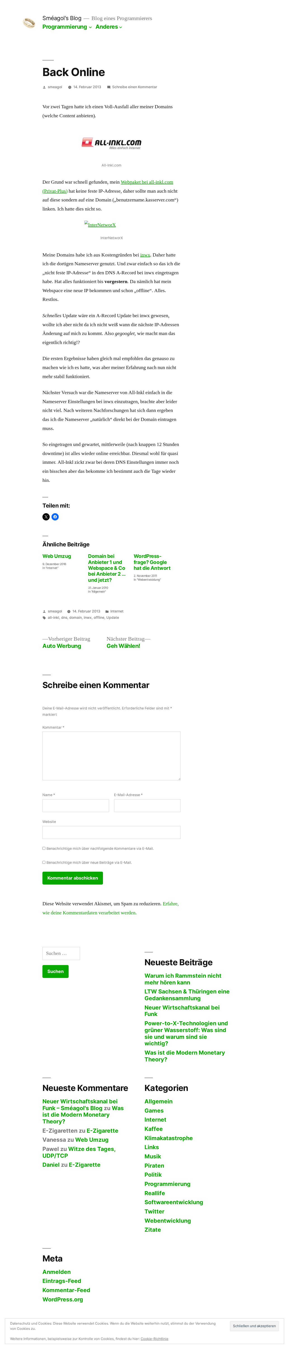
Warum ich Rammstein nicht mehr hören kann (182, 979)
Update (112, 617)
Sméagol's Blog (61, 18)
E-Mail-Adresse (128, 795)
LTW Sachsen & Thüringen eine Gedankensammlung (187, 995)
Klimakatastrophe (168, 1138)
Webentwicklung (167, 1220)
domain (75, 617)
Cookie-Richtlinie (154, 1339)
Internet (117, 611)
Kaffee (153, 1128)
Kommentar (53, 727)
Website (49, 822)
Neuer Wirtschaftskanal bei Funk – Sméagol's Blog (80, 1104)
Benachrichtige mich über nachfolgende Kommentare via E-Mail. (100, 848)
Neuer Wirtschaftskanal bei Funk (182, 1011)
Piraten (154, 1165)
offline (99, 617)
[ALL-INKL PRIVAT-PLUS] (111, 143)
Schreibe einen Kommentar (134, 87)
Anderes (107, 26)
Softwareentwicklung (173, 1202)
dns (64, 617)
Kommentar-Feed (66, 1290)
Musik (152, 1156)
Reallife (154, 1193)
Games (154, 1110)
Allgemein (158, 1101)
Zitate (152, 1229)
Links (151, 1147)
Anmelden (56, 1271)
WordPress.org (62, 1299)
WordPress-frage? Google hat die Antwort (152, 562)
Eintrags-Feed (61, 1280)
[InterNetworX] (111, 227)
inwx (145, 255)
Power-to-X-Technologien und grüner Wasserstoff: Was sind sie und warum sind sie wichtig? (186, 1033)
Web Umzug (56, 556)
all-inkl (53, 617)
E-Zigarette (102, 1130)
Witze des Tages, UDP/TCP (79, 1152)
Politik (153, 1174)
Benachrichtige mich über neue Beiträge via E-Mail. (89, 862)
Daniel (51, 1164)
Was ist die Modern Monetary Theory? (184, 1056)
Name (48, 795)
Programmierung (64, 26)
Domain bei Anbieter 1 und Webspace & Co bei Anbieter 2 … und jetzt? (107, 568)
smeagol (55, 87)
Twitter (154, 1211)
